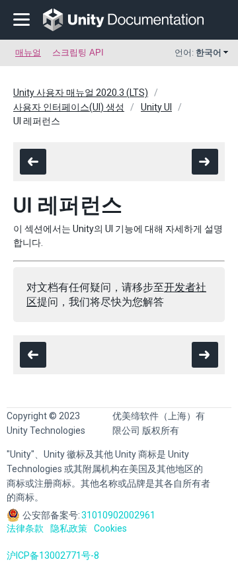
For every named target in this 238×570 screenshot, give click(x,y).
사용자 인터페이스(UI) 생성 (68, 107)
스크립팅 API (78, 53)
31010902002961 (118, 515)
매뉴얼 (28, 53)
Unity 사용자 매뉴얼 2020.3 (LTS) (80, 92)
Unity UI (156, 107)
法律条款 (25, 528)
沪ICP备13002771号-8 (53, 555)
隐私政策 (68, 528)
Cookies (110, 528)
